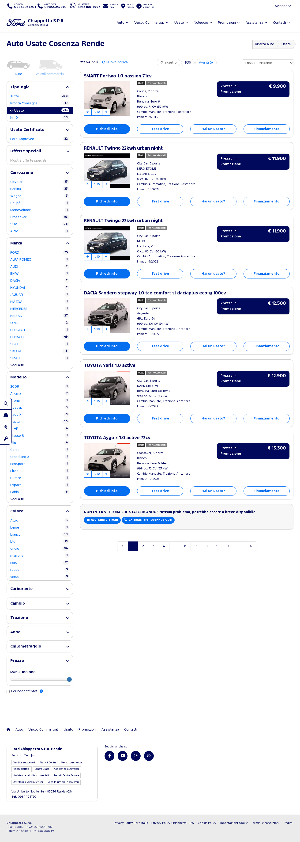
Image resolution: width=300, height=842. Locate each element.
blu (39, 541)
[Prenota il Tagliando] (6, 439)
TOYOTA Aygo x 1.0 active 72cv (117, 438)
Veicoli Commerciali (43, 729)
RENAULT (39, 337)
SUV (39, 224)
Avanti (204, 62)
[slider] (69, 679)
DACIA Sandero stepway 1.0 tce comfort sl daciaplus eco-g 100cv (155, 293)
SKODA (39, 351)
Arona (39, 400)
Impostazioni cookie (234, 823)
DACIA (39, 280)
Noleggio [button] (201, 22)
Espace (39, 485)
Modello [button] (18, 377)
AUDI (39, 266)
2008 (39, 386)
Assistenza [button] (254, 22)
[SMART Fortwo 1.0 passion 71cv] (107, 98)
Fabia (39, 492)
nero (39, 562)
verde (39, 576)
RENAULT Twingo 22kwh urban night (123, 148)
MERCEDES (39, 308)
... (240, 546)
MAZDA (39, 301)
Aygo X (39, 414)
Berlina (39, 188)
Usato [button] (179, 22)
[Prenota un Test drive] (6, 415)
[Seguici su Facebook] (109, 756)
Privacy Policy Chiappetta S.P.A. (173, 823)
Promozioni (87, 729)
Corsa (39, 449)
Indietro (170, 62)
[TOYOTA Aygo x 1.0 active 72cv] (107, 460)
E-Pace (39, 478)
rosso (39, 569)
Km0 (39, 117)
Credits (287, 823)
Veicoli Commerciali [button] (149, 22)
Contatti (130, 729)
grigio (39, 548)
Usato (41, 110)
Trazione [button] (19, 618)
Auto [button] (120, 22)
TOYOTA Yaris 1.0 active (109, 366)
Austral (39, 407)
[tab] (40, 87)
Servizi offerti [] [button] (23, 755)
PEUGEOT (39, 329)
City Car (39, 181)
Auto (19, 729)
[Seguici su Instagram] (136, 756)
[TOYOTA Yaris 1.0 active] (107, 388)
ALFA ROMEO (39, 259)
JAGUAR (39, 294)
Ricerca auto (264, 44)
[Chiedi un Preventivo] (6, 427)
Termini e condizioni (265, 823)
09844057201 (24, 797)
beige (39, 527)
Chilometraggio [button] (25, 646)
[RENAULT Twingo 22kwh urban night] (107, 170)
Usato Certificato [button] (27, 130)
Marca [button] (16, 243)
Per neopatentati (25, 691)
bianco (39, 534)
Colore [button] (16, 511)
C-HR (39, 428)
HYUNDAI (39, 287)
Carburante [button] (21, 589)
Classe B (39, 435)
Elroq (39, 470)
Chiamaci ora (150, 520)
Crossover (39, 217)
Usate (286, 44)
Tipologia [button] (20, 87)
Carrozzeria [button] (21, 173)
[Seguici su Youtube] (123, 756)
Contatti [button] (279, 22)
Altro (39, 231)
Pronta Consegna (39, 103)
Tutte (39, 96)
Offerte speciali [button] (25, 151)
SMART (39, 358)
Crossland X (39, 456)
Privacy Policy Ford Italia (131, 823)
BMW (39, 273)
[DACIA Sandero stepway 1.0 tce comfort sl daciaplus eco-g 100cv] (107, 315)
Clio (39, 442)
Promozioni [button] (227, 22)
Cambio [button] (17, 603)
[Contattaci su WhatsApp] (149, 756)
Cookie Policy (207, 823)
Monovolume (39, 210)
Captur (39, 421)
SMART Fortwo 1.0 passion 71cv (118, 76)
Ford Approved (39, 139)
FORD (39, 252)
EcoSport (39, 463)
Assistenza (110, 729)
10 (229, 546)
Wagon (39, 196)
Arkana (39, 393)
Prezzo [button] (17, 661)
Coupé (39, 203)
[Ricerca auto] (6, 403)
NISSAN (39, 315)
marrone (39, 555)
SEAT (39, 344)
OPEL (39, 322)
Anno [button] (15, 632)
